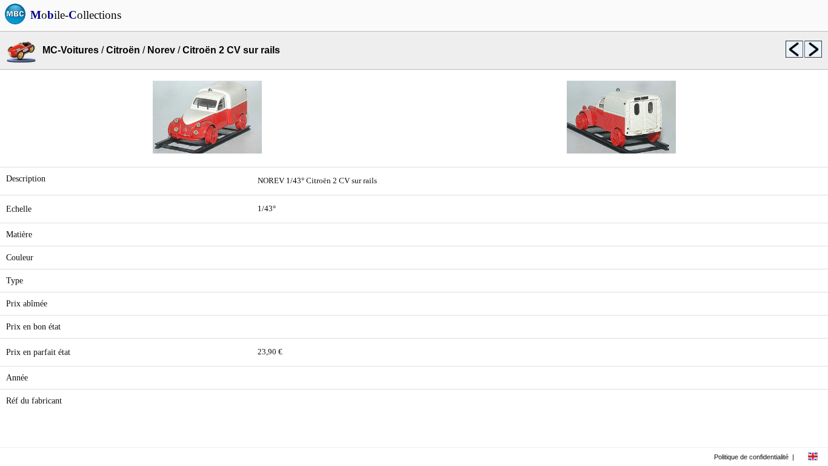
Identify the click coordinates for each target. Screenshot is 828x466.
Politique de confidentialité (751, 457)
